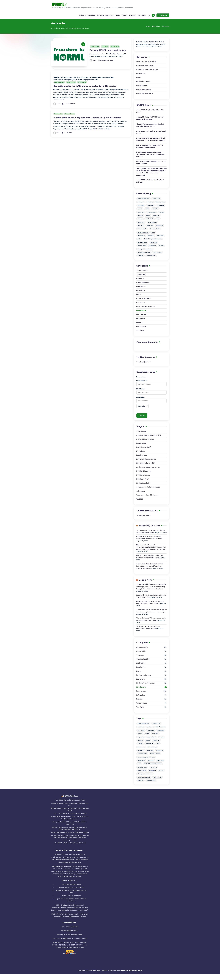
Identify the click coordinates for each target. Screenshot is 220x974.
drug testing (141, 212)
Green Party (156, 215)
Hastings (140, 218)
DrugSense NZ (141, 443)
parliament (151, 235)
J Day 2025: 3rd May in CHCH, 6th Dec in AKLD (151, 132)
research (161, 245)
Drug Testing (140, 74)
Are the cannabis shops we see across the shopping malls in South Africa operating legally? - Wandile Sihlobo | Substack (151, 587)
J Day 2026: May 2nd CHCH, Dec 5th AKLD (149, 111)
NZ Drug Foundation (143, 483)
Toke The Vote (157, 252)
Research (139, 322)
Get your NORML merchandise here (108, 50)
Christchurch (150, 205)
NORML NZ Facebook (143, 471)
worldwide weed (151, 255)
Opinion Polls (141, 235)
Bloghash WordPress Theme (131, 970)
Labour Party (141, 222)
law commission (152, 222)
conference (161, 205)
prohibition (71, 901)
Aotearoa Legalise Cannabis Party (148, 435)
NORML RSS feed (70, 796)
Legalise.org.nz (141, 455)
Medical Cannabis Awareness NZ (148, 467)
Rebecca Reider (142, 245)
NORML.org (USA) (142, 479)
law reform (141, 225)
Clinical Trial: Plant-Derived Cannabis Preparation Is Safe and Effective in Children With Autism (149, 566)
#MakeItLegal (141, 431)
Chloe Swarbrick (160, 202)
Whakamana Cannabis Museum (147, 495)
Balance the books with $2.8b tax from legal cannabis (150, 162)
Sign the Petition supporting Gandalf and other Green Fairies (150, 125)
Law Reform (140, 302)
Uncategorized (141, 326)
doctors (140, 208)
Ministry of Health (155, 228)
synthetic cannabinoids (144, 252)
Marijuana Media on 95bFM (145, 463)
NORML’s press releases (144, 94)
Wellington (140, 255)
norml (153, 232)
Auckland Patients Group (145, 439)
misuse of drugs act (143, 232)
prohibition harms (142, 242)
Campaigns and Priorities (145, 66)
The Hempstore (65, 938)
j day (158, 218)
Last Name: (140, 397)
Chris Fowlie (141, 205)
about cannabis (78, 887)
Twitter (79, 935)
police (139, 239)
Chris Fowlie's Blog (143, 282)
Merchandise (115, 46)
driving (147, 208)
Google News (145, 580)
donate (60, 942)
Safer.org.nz (140, 491)
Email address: (142, 381)
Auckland (149, 202)
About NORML (95, 46)
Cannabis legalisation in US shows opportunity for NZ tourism (85, 86)
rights (79, 896)
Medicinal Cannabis (143, 82)
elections (140, 215)
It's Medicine (140, 451)
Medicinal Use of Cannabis (145, 306)
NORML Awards (141, 86)
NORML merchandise (143, 90)
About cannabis (59, 82)
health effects (149, 218)
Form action (140, 377)
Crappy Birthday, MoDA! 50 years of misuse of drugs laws (150, 118)
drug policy (155, 208)
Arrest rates (141, 202)
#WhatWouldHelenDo (143, 198)
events (148, 215)
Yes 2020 (139, 499)
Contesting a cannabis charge (147, 70)
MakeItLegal (159, 225)
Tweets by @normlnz (143, 362)
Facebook (71, 935)
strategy (140, 249)
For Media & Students (143, 298)
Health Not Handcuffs (144, 447)
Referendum (152, 245)
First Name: (140, 389)
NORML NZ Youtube (143, 475)
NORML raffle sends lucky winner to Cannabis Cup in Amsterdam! (87, 117)
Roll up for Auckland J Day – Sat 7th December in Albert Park (149, 146)
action (71, 890)
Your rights (140, 330)
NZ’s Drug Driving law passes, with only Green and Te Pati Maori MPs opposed (151, 139)
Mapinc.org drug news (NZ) (146, 459)
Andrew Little (156, 198)
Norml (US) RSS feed (149, 525)
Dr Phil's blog (82, 82)
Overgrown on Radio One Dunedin (148, 487)
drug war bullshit (151, 212)
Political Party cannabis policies (152, 239)
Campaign (105, 46)
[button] (162, 15)
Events (138, 78)
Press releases (69, 113)
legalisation (150, 225)
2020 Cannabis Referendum (146, 62)
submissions (149, 249)
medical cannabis (142, 228)
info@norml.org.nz (71, 931)
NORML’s (150, 154)
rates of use (153, 242)
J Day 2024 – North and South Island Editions (150, 181)
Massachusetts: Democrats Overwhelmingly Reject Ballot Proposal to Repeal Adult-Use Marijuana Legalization (151, 547)
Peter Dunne (160, 235)
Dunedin (162, 212)
